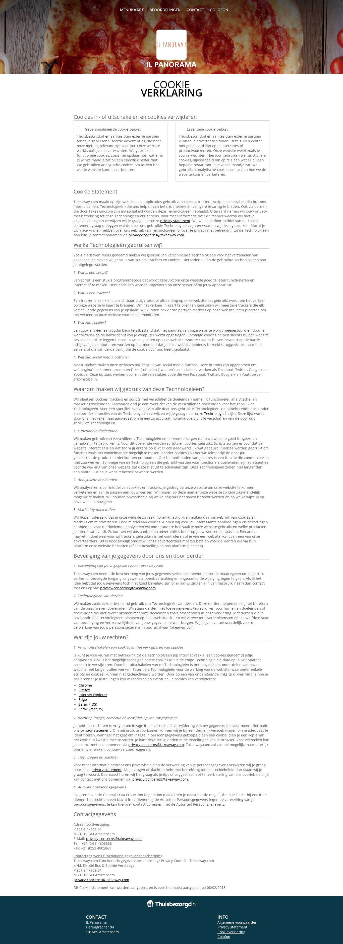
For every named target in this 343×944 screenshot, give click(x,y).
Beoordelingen (165, 9)
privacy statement (175, 220)
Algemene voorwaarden (237, 922)
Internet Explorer (93, 694)
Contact (195, 9)
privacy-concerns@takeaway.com (156, 235)
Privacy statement (232, 927)
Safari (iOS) (88, 704)
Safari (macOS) (91, 709)
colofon (219, 9)
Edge (83, 699)
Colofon (223, 936)
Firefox (84, 690)
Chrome (85, 685)
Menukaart (132, 9)
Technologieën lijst (220, 413)
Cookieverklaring (231, 931)
